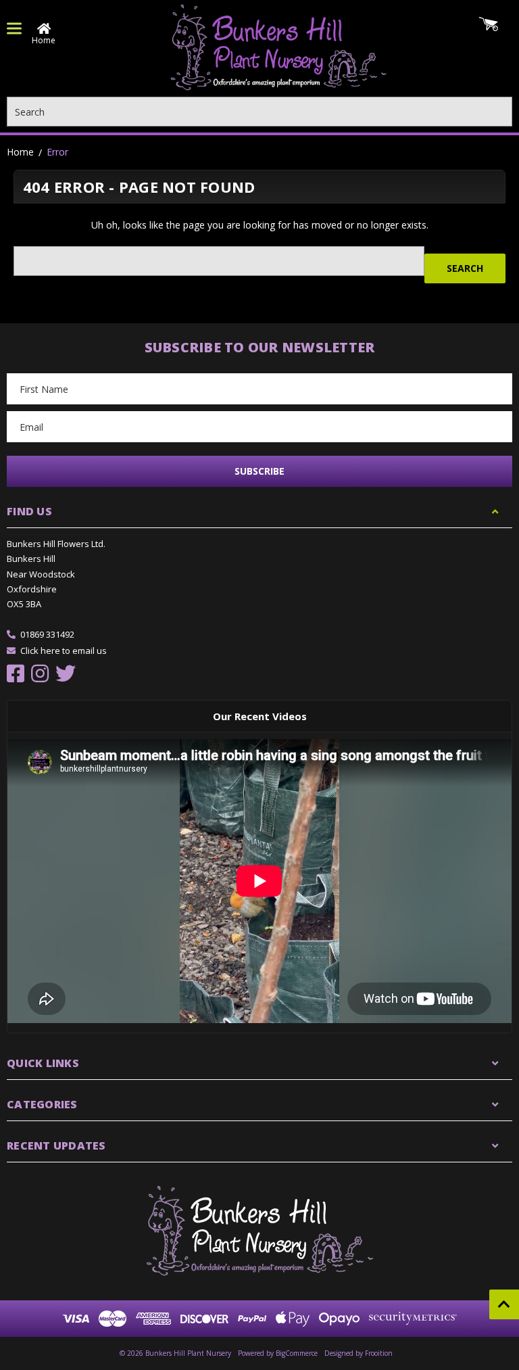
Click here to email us (63, 650)
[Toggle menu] (14, 28)
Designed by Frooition (358, 1353)
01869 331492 (47, 634)
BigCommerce (297, 1353)
